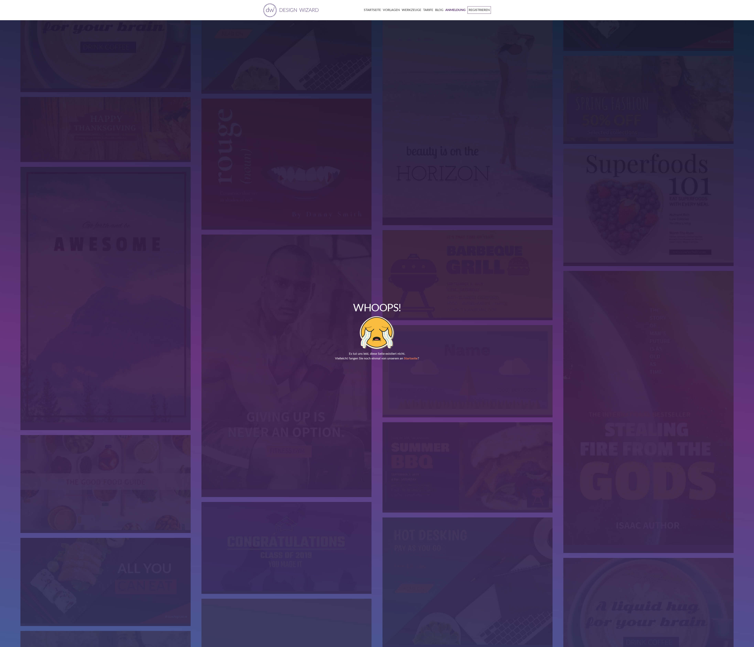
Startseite (411, 358)
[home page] (290, 10)
